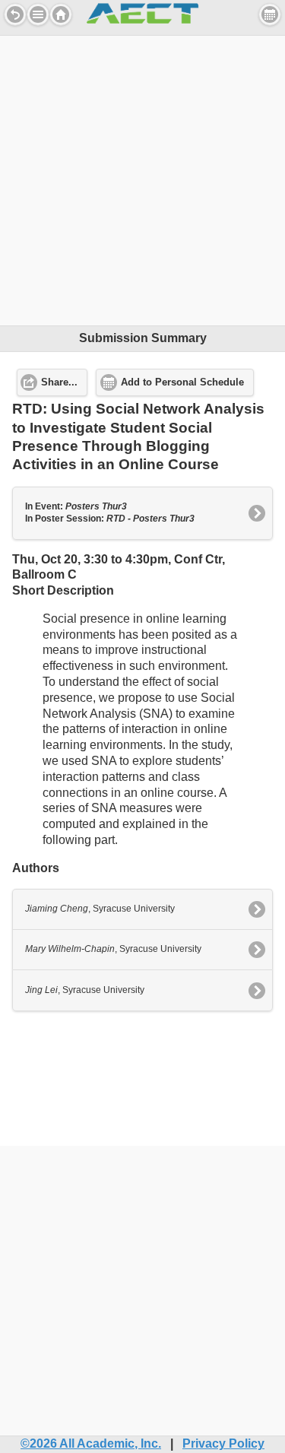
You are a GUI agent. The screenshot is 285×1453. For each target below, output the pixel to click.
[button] (38, 14)
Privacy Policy (223, 1443)
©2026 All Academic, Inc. (91, 1443)
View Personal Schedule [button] (269, 14)
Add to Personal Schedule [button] (182, 382)
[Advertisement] (142, 178)
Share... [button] (59, 382)
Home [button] (60, 14)
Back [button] (15, 14)
